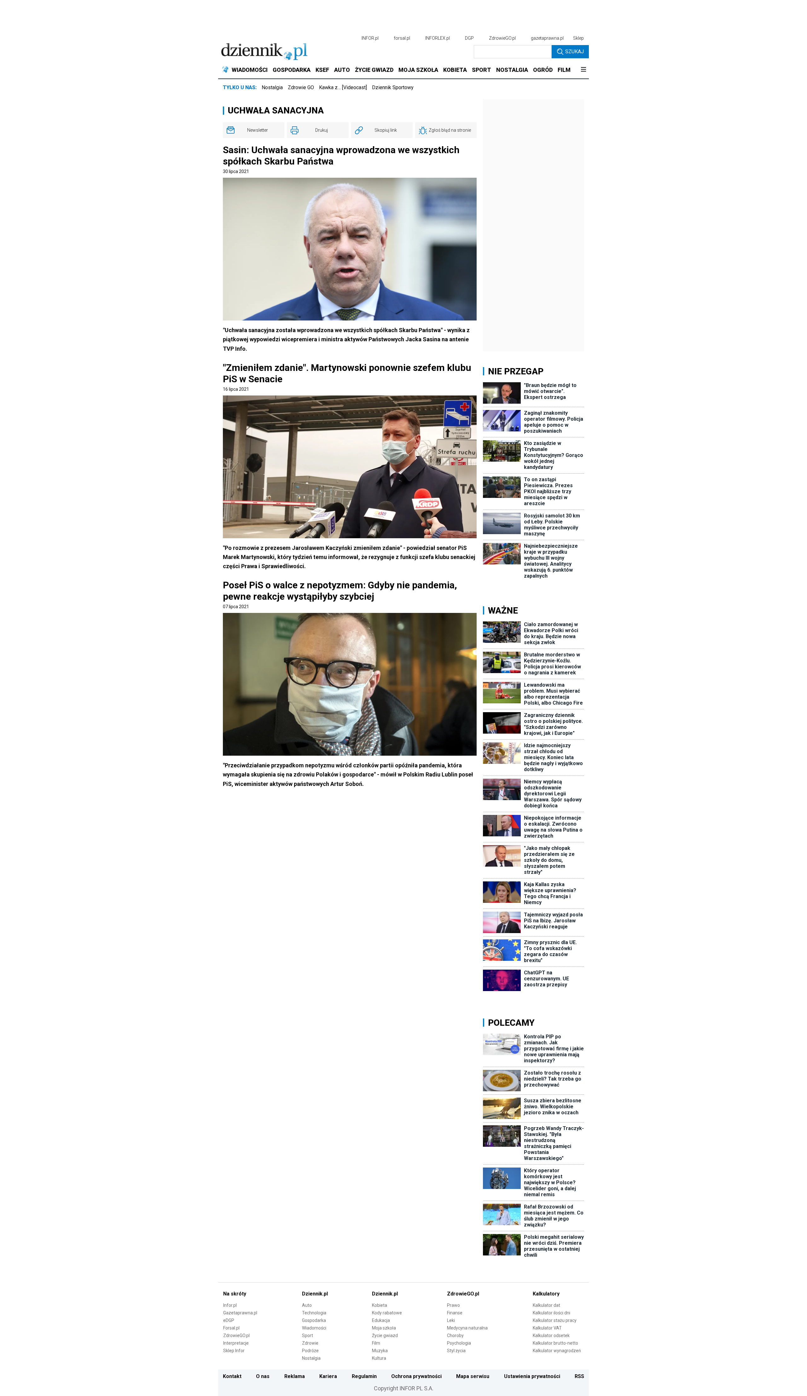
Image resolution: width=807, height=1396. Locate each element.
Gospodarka (314, 1320)
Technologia (314, 1312)
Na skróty (234, 1294)
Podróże (310, 1350)
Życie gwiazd (385, 1335)
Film (376, 1343)
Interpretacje (236, 1343)
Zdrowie (310, 1343)
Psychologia (459, 1343)
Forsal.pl (231, 1327)
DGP (469, 38)
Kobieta (379, 1305)
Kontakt (232, 1376)
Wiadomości (314, 1327)
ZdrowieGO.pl (502, 38)
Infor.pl (230, 1305)
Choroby (455, 1335)
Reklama (294, 1376)
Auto (307, 1305)
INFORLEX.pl (437, 38)
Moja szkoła (384, 1327)
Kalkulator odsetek (551, 1335)
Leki (451, 1320)
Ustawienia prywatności (532, 1376)
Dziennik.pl (315, 1294)
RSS (579, 1376)
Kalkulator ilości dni (551, 1312)
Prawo (453, 1305)
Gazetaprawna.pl (240, 1312)
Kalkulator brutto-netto (555, 1343)
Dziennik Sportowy (393, 87)
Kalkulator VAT (547, 1327)
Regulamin (364, 1376)
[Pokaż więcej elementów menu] (583, 69)
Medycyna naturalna (467, 1327)
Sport (307, 1335)
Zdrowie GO (301, 87)
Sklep (578, 38)
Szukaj (574, 52)
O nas (263, 1376)
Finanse (454, 1312)
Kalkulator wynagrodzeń (557, 1350)
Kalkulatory (546, 1294)
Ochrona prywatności (416, 1376)
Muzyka (380, 1350)
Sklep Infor (234, 1350)
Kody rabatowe (387, 1312)
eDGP (228, 1320)
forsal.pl (402, 38)
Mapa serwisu (472, 1376)
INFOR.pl (370, 38)
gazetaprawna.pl (547, 38)
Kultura (379, 1358)
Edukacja (381, 1320)
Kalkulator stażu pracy (555, 1320)
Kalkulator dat (546, 1305)
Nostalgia (272, 87)
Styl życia (456, 1350)
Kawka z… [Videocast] (343, 87)
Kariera (328, 1376)
